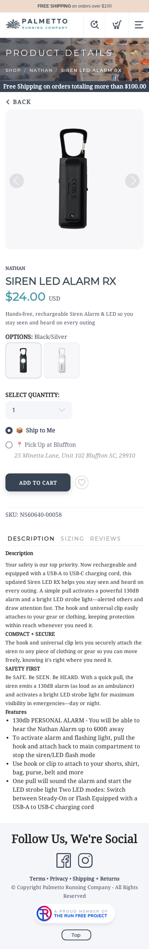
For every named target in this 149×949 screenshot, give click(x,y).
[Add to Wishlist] (82, 482)
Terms (37, 879)
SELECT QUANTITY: (32, 395)
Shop (13, 70)
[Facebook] (63, 860)
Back (21, 102)
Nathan (41, 70)
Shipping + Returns (96, 879)
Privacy (59, 879)
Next (132, 181)
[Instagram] (85, 860)
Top (76, 935)
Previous (16, 181)
